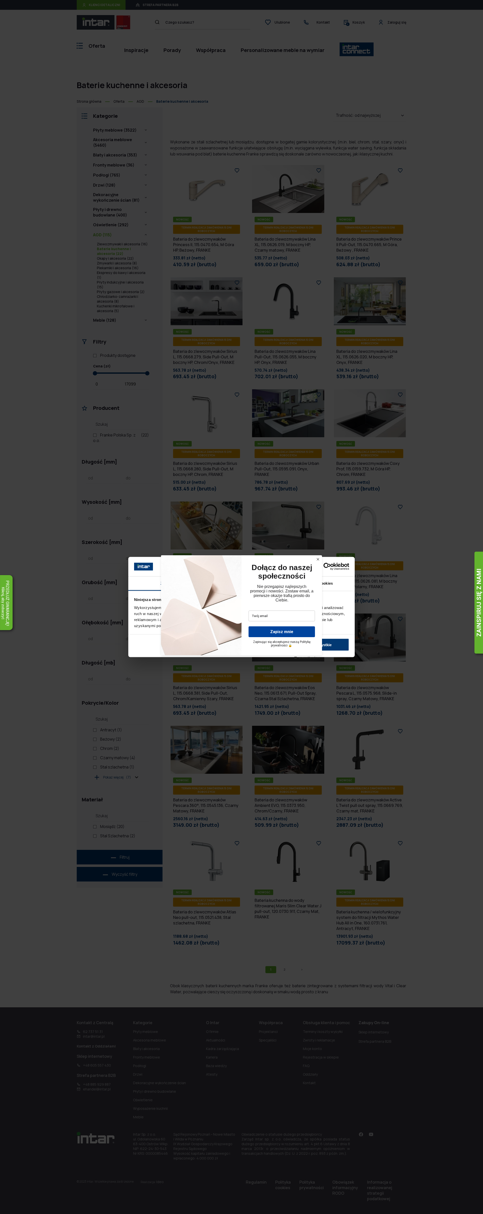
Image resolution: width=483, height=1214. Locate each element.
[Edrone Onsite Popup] (241, 607)
